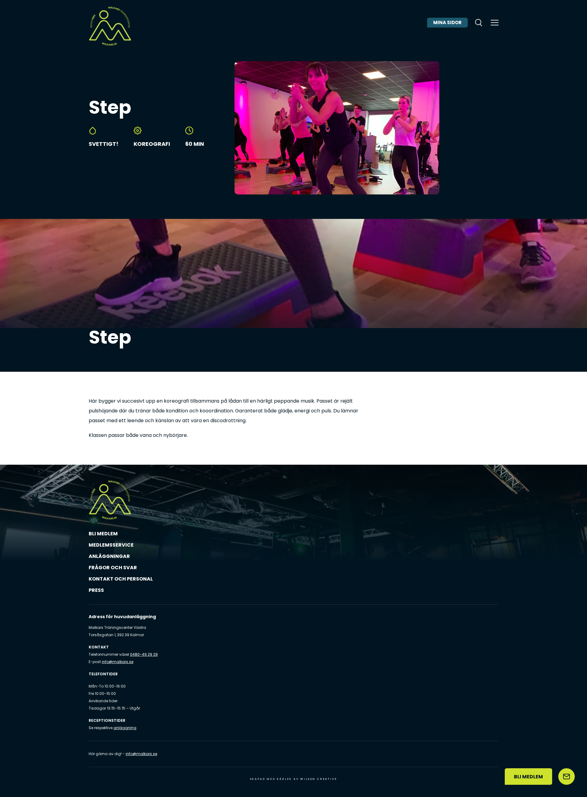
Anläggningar (109, 556)
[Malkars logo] (110, 26)
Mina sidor (447, 22)
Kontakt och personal (121, 578)
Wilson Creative (318, 779)
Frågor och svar (113, 567)
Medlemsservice (111, 544)
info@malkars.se (117, 661)
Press (96, 590)
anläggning (124, 727)
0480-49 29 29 (144, 654)
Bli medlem (103, 533)
